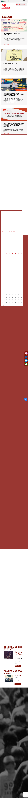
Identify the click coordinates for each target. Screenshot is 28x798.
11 (9, 297)
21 (18, 299)
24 (6, 302)
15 (21, 297)
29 (21, 302)
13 (15, 297)
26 (12, 302)
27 (15, 302)
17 (6, 299)
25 (9, 302)
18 (9, 299)
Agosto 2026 (12, 232)
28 (18, 302)
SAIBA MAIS (17, 665)
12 (12, 297)
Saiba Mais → (7, 44)
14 (18, 297)
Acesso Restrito (20, 5)
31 (6, 305)
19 (12, 299)
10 (6, 297)
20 (15, 299)
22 (21, 299)
